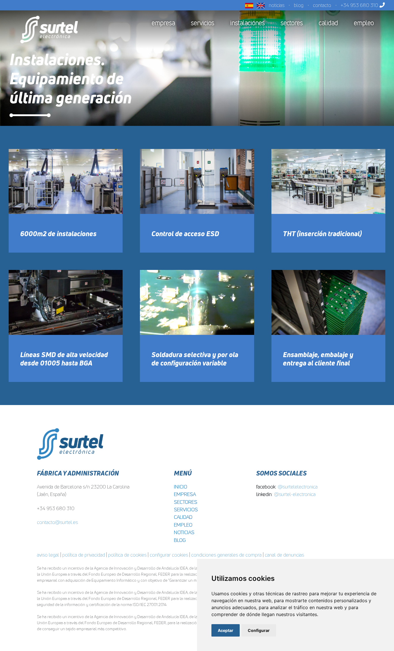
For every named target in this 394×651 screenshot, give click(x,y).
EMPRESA (185, 494)
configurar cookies (169, 554)
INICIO (180, 486)
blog (298, 5)
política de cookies (127, 554)
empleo (364, 22)
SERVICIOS (186, 509)
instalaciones (247, 22)
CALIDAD (183, 517)
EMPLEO (183, 524)
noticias (276, 5)
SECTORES (185, 502)
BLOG (180, 540)
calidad (328, 22)
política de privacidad (83, 554)
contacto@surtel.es (57, 522)
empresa (163, 22)
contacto (322, 5)
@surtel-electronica (295, 494)
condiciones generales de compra (226, 554)
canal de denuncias (284, 554)
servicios (202, 22)
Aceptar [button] (225, 630)
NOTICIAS (184, 532)
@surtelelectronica (298, 486)
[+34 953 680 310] (381, 5)
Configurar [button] (259, 630)
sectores (292, 22)
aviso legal (48, 554)
